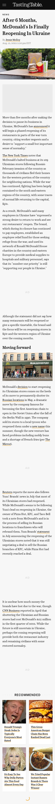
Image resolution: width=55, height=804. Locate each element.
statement (43, 531)
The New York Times (15, 155)
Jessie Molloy (13, 39)
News (5, 14)
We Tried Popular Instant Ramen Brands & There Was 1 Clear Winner (40, 781)
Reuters (7, 492)
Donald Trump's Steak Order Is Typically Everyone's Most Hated (13, 733)
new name (38, 426)
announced (41, 126)
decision (22, 387)
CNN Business (11, 610)
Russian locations (13, 400)
